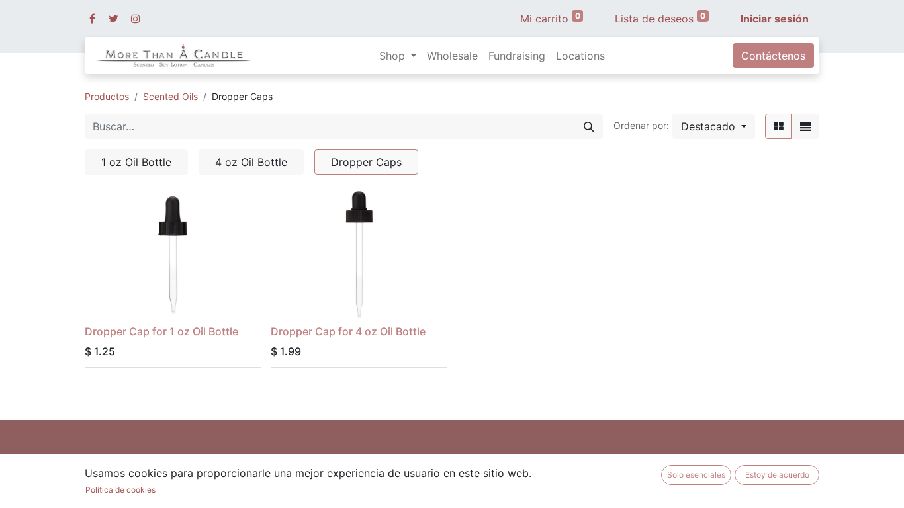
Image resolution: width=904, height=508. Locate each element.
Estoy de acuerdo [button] (777, 475)
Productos (107, 96)
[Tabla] (778, 126)
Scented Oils (170, 96)
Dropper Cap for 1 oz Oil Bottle (161, 331)
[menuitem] (452, 55)
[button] (713, 126)
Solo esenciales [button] (696, 475)
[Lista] (805, 126)
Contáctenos (773, 55)
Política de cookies (120, 490)
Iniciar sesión (775, 18)
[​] (92, 18)
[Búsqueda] (589, 126)
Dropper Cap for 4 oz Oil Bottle (348, 331)
